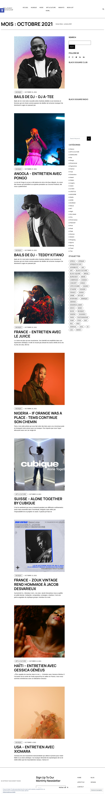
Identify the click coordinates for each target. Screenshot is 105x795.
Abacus (72, 149)
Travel (71, 248)
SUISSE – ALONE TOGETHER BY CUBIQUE (38, 501)
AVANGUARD (73, 155)
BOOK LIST (70, 7)
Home (57, 24)
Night (71, 211)
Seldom (72, 237)
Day (71, 157)
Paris (72, 317)
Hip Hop (80, 295)
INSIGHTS (61, 7)
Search (72, 37)
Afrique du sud (75, 264)
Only (71, 217)
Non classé (73, 214)
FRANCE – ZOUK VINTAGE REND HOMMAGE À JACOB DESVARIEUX (36, 584)
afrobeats (74, 267)
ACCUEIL (25, 7)
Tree (71, 251)
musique (81, 311)
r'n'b (79, 320)
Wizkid (78, 330)
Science (72, 234)
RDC (71, 323)
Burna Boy (74, 277)
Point (72, 320)
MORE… (48, 11)
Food (71, 172)
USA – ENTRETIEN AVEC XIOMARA (34, 749)
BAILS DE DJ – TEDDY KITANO (39, 254)
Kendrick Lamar (76, 305)
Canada (84, 280)
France (73, 292)
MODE (41, 7)
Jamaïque (84, 298)
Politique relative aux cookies (9, 792)
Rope (71, 231)
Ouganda (82, 314)
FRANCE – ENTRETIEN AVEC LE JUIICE (37, 334)
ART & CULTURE (51, 7)
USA (71, 330)
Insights (72, 183)
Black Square (75, 273)
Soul (81, 326)
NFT (71, 208)
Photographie (82, 317)
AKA (82, 267)
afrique (81, 261)
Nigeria (72, 314)
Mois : (66, 24)
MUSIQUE (34, 7)
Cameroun (74, 280)
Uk (88, 326)
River (71, 225)
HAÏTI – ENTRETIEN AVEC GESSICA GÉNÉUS (35, 667)
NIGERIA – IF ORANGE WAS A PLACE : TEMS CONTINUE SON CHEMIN (38, 417)
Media (71, 197)
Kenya (72, 308)
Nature (72, 206)
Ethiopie (73, 289)
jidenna (73, 302)
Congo (82, 283)
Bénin (83, 277)
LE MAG (72, 189)
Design (72, 160)
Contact (80, 787)
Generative (73, 174)
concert (73, 283)
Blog (92, 777)
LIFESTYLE (73, 191)
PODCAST (73, 223)
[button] (2, 10)
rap (85, 320)
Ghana (81, 292)
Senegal (73, 326)
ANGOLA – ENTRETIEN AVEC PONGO (38, 175)
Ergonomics (73, 166)
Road (71, 228)
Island (71, 186)
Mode (80, 308)
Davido (85, 286)
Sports (72, 242)
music (72, 311)
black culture (81, 270)
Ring (78, 323)
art (71, 270)
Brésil (86, 273)
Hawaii (72, 177)
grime (72, 295)
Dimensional (73, 163)
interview (73, 298)
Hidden (72, 180)
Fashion (72, 169)
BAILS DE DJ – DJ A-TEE (34, 96)
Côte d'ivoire (75, 286)
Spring (72, 245)
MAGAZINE (73, 194)
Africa (72, 261)
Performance (73, 220)
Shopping (72, 240)
